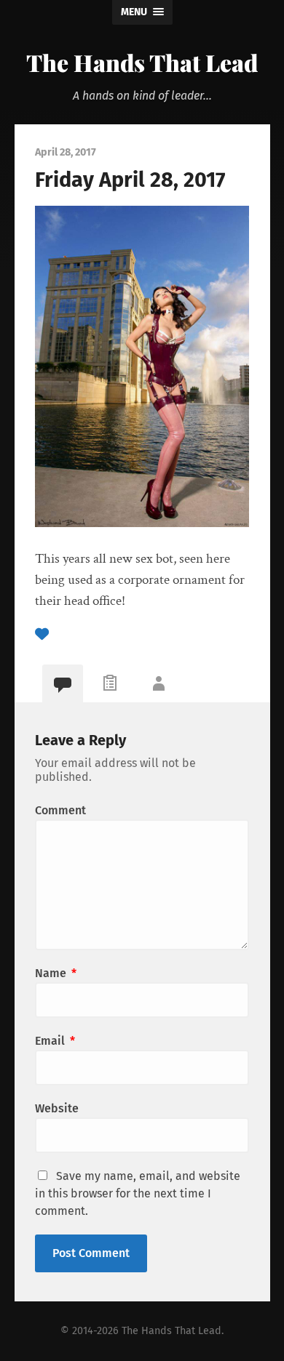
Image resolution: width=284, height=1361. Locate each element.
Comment (60, 810)
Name (55, 973)
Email (55, 1041)
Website (57, 1108)
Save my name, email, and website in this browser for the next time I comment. (137, 1193)
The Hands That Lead (142, 62)
